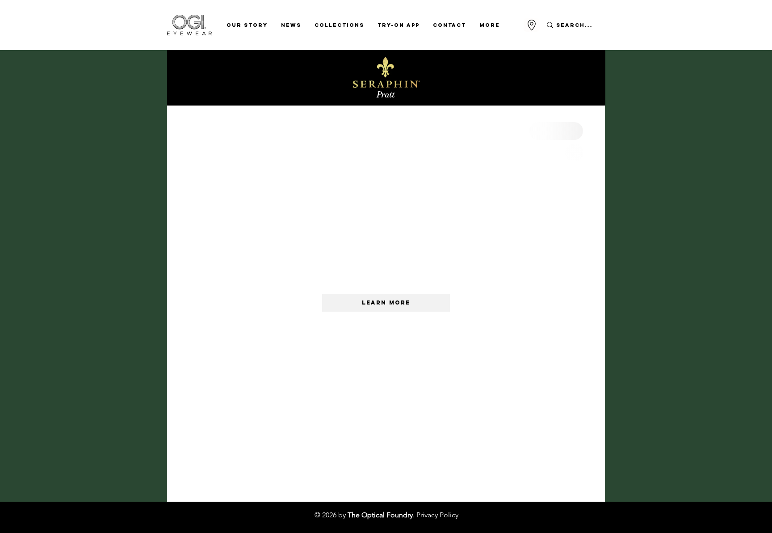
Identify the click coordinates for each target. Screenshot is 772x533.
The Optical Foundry (380, 515)
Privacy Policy (437, 515)
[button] (247, 25)
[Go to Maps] (532, 25)
